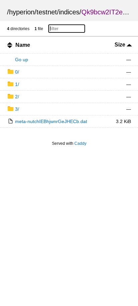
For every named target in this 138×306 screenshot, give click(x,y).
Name (22, 45)
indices (69, 12)
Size (121, 44)
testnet (47, 12)
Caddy (80, 143)
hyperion (21, 12)
